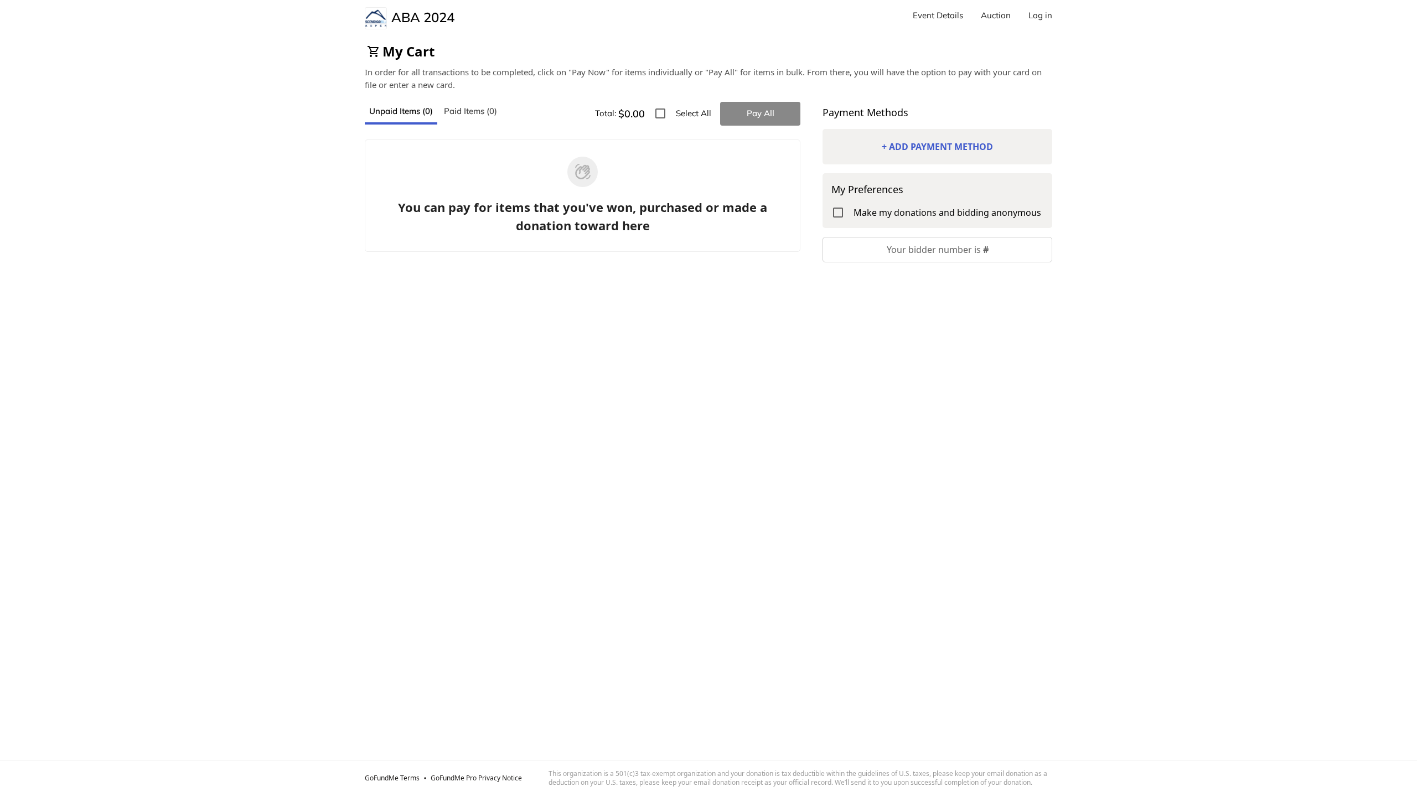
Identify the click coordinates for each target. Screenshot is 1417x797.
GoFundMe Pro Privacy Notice (476, 778)
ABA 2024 (422, 17)
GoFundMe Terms (392, 778)
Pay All (760, 113)
